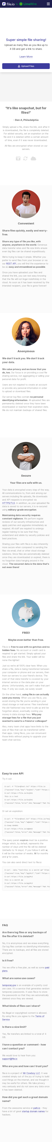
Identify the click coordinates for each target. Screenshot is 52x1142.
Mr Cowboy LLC (31, 1073)
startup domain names (33, 1111)
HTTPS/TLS (8, 503)
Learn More (26, 56)
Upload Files (27, 66)
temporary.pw (9, 985)
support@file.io (9, 1058)
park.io (36, 1108)
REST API (11, 263)
